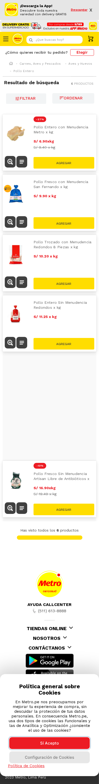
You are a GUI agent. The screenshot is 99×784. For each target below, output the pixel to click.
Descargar (79, 10)
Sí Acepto (49, 743)
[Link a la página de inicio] (11, 64)
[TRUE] (64, 509)
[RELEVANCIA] (73, 98)
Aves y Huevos (80, 63)
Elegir (82, 52)
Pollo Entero (23, 71)
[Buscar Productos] (77, 40)
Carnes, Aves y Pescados (40, 63)
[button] (10, 162)
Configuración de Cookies (49, 757)
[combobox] (54, 40)
